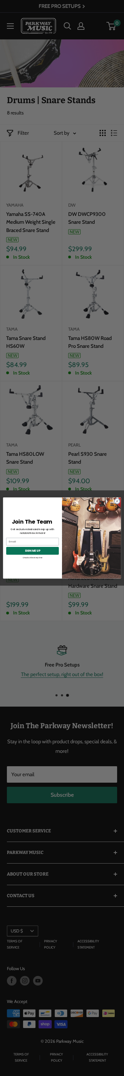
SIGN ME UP (32, 550)
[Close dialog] (117, 501)
